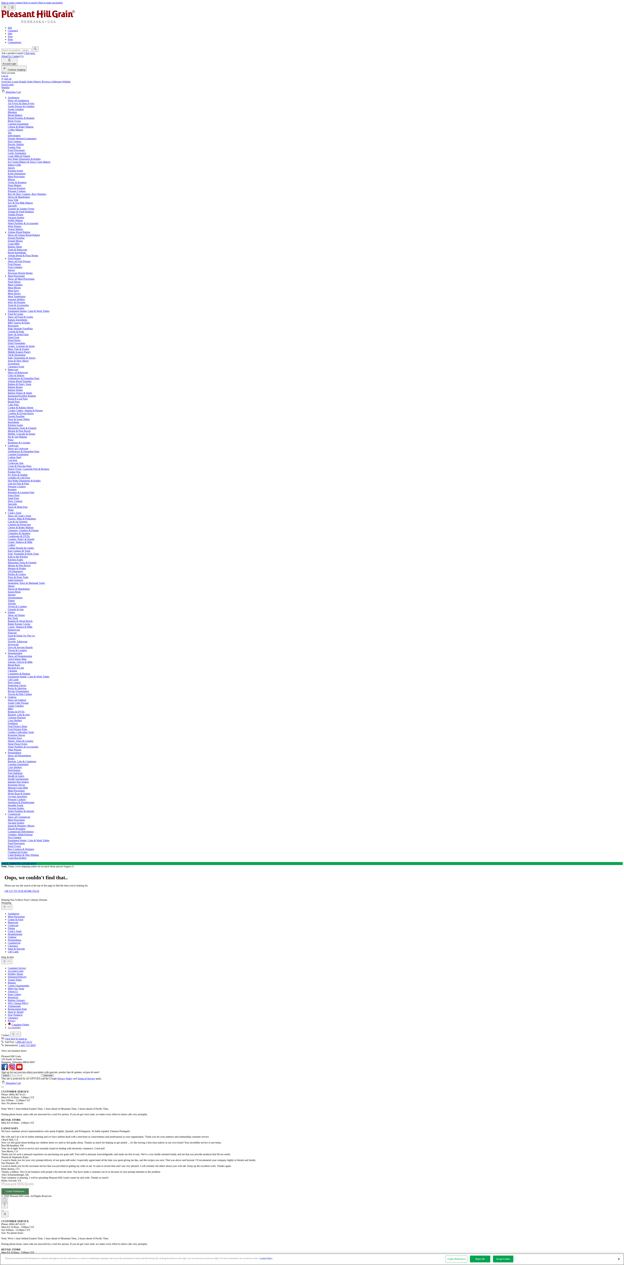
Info (10, 27)
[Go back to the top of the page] (4, 1205)
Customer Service (17, 968)
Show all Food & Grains (20, 317)
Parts (10, 39)
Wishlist (66, 81)
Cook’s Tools (14, 931)
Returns (12, 982)
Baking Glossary (16, 1000)
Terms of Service (86, 1078)
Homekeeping (15, 934)
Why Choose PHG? (18, 1003)
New (10, 36)
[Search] (35, 49)
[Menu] (12, 7)
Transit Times (15, 979)
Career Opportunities (18, 985)
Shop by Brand (15, 1012)
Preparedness (14, 940)
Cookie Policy (266, 1258)
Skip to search (30, 2)
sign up (8, 78)
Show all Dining (16, 615)
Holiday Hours (15, 974)
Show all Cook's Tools (19, 515)
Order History (34, 81)
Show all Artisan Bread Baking (24, 235)
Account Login (15, 971)
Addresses (56, 81)
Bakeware (13, 922)
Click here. (29, 53)
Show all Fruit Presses (19, 261)
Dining (11, 928)
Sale (10, 33)
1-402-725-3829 (27, 1045)
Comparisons (14, 42)
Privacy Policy (65, 1078)
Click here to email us (16, 1038)
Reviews (46, 81)
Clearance (13, 30)
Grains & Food (15, 919)
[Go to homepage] (38, 22)
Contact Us (18, 56)
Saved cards (7, 84)
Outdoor (12, 937)
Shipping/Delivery (17, 976)
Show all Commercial (19, 817)
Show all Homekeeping (20, 656)
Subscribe (48, 1075)
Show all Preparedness (19, 755)
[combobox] (16, 50)
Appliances (13, 913)
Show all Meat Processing (21, 279)
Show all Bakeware (18, 372)
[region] (312, 1259)
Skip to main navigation (50, 2)
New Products (15, 1014)
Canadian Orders (20, 1024)
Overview (6, 81)
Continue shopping (16, 70)
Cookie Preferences (15, 1191)
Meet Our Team (16, 988)
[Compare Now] (4, 1200)
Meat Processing (16, 916)
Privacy (12, 1020)
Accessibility (14, 1027)
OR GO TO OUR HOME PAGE (22, 891)
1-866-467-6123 (23, 1042)
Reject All (480, 1259)
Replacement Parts (17, 1009)
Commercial (14, 943)
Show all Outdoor (17, 700)
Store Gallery (14, 994)
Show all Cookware (18, 448)
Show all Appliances (18, 100)
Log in (4, 75)
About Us (6, 56)
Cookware (13, 925)
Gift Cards (13, 951)
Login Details (19, 81)
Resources (13, 997)
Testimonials (14, 1006)
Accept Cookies (503, 1259)
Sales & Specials (16, 948)
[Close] (2, 1086)
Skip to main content (12, 2)
